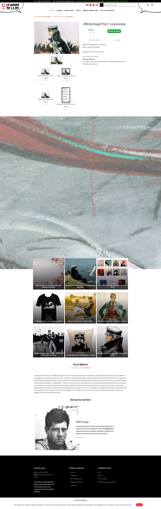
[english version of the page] (90, 5)
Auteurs (60, 10)
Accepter (139, 505)
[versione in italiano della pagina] (97, 5)
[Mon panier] (148, 5)
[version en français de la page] (87, 5)
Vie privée (73, 485)
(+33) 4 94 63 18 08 (43, 1)
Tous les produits (42, 16)
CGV (99, 472)
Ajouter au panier (114, 31)
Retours (100, 475)
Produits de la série (63, 16)
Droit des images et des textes (107, 482)
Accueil (51, 10)
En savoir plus (80, 437)
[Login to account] (152, 5)
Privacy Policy (128, 505)
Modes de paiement (76, 482)
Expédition (74, 475)
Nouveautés (69, 10)
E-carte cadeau (102, 478)
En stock (73, 472)
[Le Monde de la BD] (12, 8)
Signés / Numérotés (90, 10)
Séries (78, 10)
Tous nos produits (107, 10)
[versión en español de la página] (93, 5)
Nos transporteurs (76, 478)
